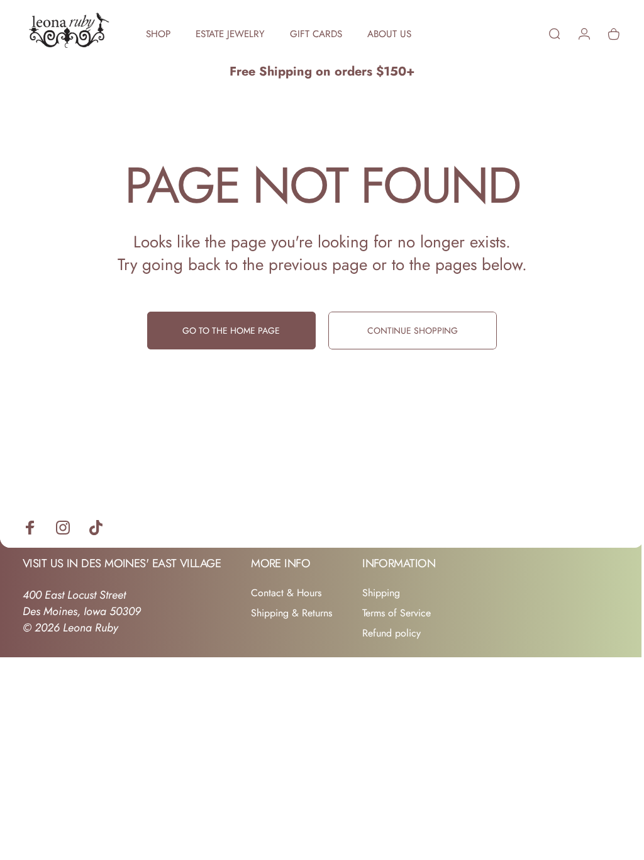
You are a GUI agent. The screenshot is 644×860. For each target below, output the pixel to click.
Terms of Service (396, 613)
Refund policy (391, 633)
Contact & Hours (286, 593)
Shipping (381, 593)
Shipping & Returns (291, 613)
